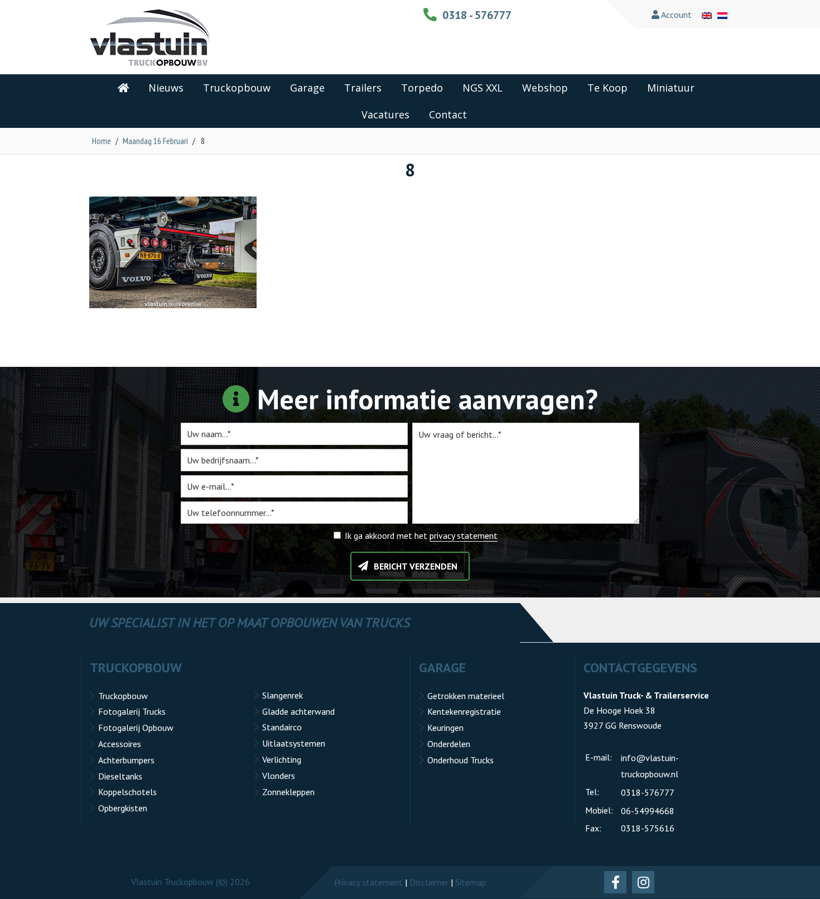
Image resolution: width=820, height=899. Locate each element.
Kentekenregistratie (464, 711)
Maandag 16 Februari (155, 140)
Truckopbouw (123, 695)
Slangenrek (282, 695)
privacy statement (464, 535)
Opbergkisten (122, 808)
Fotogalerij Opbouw (135, 727)
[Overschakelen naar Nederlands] (722, 14)
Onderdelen (448, 743)
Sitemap (470, 882)
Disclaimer (428, 882)
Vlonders (278, 775)
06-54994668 (647, 810)
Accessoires (119, 743)
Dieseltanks (120, 776)
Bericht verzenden (415, 566)
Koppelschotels (127, 791)
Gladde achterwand (298, 711)
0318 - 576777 (477, 15)
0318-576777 (647, 792)
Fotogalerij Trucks (132, 711)
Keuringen (445, 727)
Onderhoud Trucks (460, 760)
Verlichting (281, 759)
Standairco (282, 727)
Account (675, 14)
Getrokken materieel (465, 695)
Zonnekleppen (288, 791)
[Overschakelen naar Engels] (707, 14)
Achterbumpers (126, 760)
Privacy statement (368, 882)
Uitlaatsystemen (293, 743)
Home (101, 140)
